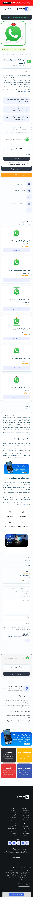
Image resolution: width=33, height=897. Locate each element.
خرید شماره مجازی (16, 129)
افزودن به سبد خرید (16, 674)
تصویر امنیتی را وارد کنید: (14, 636)
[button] (30, 8)
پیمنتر (24, 504)
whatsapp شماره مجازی (26, 127)
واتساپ (12, 89)
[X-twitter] (18, 843)
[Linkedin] (10, 843)
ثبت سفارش (16, 250)
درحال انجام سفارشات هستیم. (17, 17)
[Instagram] (27, 843)
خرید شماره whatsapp (27, 129)
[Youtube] (14, 843)
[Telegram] (23, 843)
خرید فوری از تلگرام (16, 159)
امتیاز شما (27, 594)
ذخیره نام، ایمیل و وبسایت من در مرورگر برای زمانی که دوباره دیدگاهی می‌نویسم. (16, 628)
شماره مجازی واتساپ (10, 132)
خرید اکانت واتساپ (15, 127)
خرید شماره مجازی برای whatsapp (24, 132)
